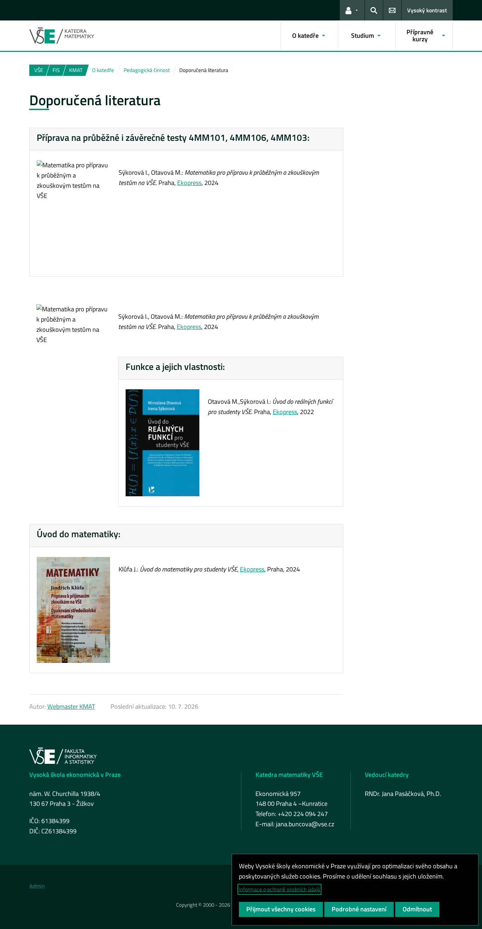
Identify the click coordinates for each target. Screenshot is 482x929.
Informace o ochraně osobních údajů (279, 889)
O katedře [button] (305, 35)
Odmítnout (417, 909)
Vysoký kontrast (427, 10)
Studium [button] (362, 35)
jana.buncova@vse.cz (305, 824)
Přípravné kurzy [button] (419, 35)
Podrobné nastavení (359, 909)
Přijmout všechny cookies (280, 909)
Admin (37, 886)
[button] (352, 10)
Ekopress (189, 182)
